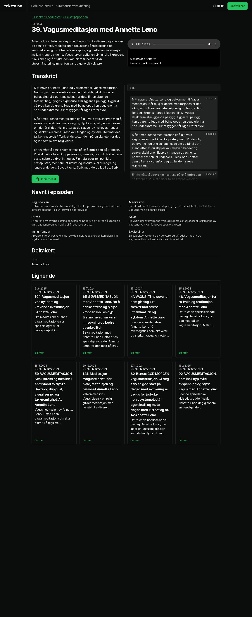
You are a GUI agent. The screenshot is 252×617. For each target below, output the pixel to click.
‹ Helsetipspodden (75, 17)
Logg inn (219, 6)
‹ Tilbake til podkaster (46, 17)
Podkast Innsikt (42, 6)
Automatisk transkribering (73, 6)
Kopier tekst (48, 179)
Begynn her (237, 5)
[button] (174, 113)
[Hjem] (13, 5)
